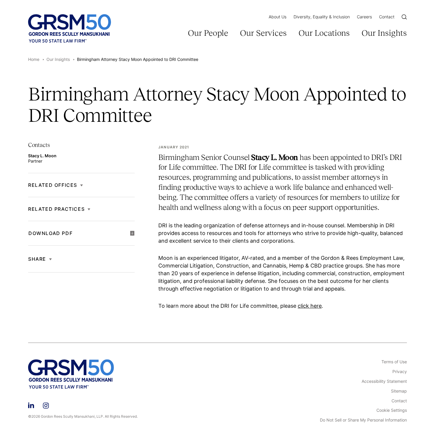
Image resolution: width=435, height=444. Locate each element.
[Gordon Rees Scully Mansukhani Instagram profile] (46, 404)
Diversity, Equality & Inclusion (322, 16)
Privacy (399, 371)
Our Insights (384, 33)
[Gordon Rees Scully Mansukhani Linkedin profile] (31, 404)
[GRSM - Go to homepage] (69, 28)
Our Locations (324, 33)
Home (33, 59)
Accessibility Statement (384, 381)
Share (37, 259)
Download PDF (50, 233)
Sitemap (399, 391)
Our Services (263, 33)
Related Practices (56, 209)
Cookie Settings (391, 410)
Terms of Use (394, 361)
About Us (277, 16)
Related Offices (52, 185)
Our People (208, 33)
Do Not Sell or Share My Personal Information (363, 420)
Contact (386, 16)
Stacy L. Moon (42, 155)
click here (310, 306)
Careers (364, 16)
